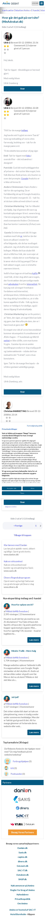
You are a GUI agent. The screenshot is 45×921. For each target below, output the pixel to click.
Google (24, 178)
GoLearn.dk (22, 866)
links (28, 155)
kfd (12, 768)
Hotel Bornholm (18, 914)
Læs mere (34, 640)
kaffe (35, 273)
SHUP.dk (22, 879)
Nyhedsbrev (22, 894)
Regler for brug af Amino (22, 890)
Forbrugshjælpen (21, 761)
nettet (7, 340)
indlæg (24, 130)
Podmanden (16, 774)
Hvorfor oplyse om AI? (22, 604)
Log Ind (35, 3)
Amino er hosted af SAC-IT (22, 909)
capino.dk (22, 857)
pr (21, 236)
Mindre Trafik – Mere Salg (23, 651)
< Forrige (18, 525)
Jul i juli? (15, 697)
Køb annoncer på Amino (22, 885)
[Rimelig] (8, 46)
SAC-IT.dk (22, 870)
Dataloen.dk (22, 875)
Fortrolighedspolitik (34, 426)
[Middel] (5, 49)
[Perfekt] (5, 53)
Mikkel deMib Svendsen (17, 611)
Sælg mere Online (10, 506)
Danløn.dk (23, 848)
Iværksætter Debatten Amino (16, 10)
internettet (32, 284)
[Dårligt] (5, 46)
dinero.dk (22, 861)
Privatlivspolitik (22, 899)
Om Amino (22, 903)
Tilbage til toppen (22, 535)
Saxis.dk (22, 852)
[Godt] (8, 49)
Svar (22, 89)
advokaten (13, 284)
